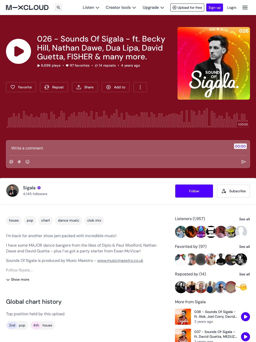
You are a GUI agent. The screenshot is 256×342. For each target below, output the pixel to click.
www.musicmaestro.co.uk (120, 260)
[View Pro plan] (39, 187)
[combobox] (140, 87)
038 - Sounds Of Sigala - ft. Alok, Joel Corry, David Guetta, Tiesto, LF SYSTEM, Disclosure (215, 314)
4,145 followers (35, 194)
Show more (20, 279)
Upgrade (151, 7)
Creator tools (118, 7)
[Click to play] (18, 51)
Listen (88, 7)
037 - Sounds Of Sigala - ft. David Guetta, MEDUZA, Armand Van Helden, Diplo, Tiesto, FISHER (216, 334)
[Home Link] (27, 7)
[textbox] (119, 147)
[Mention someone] (11, 162)
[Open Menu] (245, 7)
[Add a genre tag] (19, 162)
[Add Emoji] (27, 162)
